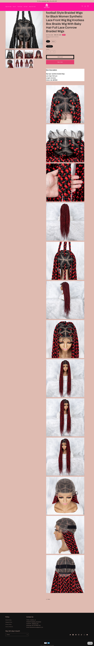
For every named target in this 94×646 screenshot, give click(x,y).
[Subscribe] (27, 634)
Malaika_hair (35, 623)
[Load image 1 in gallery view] (9, 54)
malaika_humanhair (36, 621)
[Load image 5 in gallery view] (38, 54)
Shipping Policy (8, 622)
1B (48, 41)
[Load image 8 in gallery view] (28, 63)
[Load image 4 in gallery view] (28, 54)
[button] (82, 6)
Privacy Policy (8, 624)
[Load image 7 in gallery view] (19, 63)
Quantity (47, 49)
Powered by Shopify (50, 645)
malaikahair (45, 645)
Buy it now (60, 62)
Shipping (48, 36)
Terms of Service (9, 626)
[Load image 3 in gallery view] (19, 54)
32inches (49, 46)
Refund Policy (8, 619)
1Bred (53, 41)
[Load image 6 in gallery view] (9, 63)
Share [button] (49, 599)
